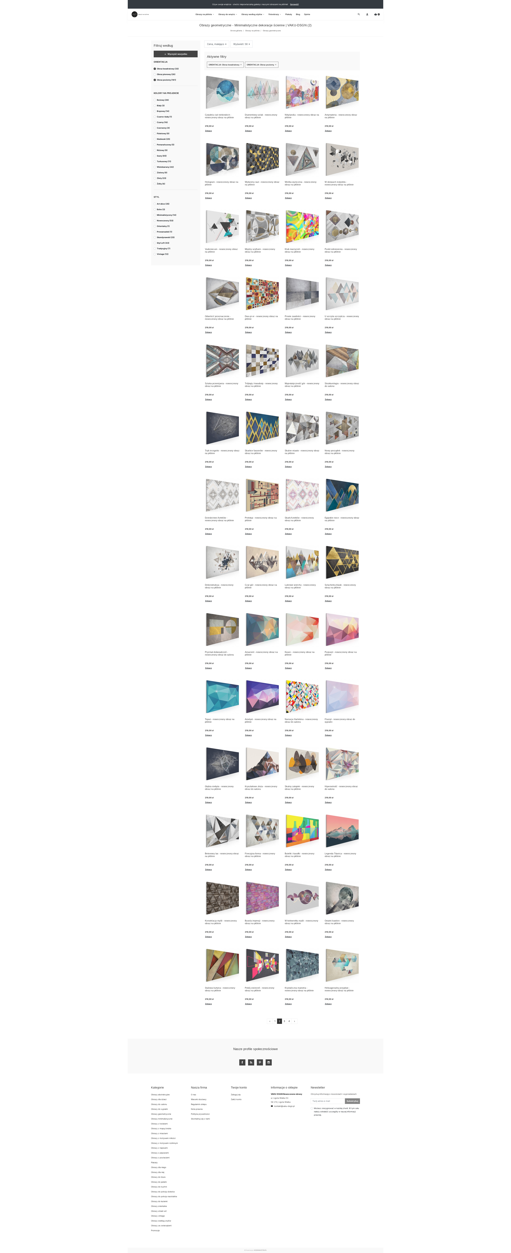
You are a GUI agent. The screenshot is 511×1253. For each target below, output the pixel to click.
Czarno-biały (164, 117)
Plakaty (154, 1162)
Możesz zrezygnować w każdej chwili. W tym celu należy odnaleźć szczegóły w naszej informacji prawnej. (336, 1111)
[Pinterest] (260, 1062)
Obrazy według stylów (161, 1221)
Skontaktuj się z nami (200, 1119)
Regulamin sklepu (199, 1104)
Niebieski (163, 139)
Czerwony (163, 128)
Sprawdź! (294, 4)
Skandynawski (166, 237)
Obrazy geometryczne (161, 1114)
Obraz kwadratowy (168, 69)
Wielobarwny (165, 167)
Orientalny (163, 226)
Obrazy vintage (158, 1216)
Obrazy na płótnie (252, 31)
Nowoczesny (165, 220)
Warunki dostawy (198, 1099)
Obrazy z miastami (159, 1133)
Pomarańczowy (165, 144)
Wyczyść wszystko (175, 54)
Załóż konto (236, 1099)
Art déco (163, 204)
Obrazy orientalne (159, 1206)
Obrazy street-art (159, 1211)
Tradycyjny (163, 248)
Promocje (155, 1230)
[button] (377, 14)
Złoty (161, 178)
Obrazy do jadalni (159, 1182)
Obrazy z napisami (159, 1148)
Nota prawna (197, 1109)
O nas (193, 1094)
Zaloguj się (235, 1094)
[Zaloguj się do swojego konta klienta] (367, 14)
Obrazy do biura (158, 1177)
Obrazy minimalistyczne (161, 1119)
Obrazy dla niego (158, 1167)
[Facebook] (242, 1062)
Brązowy (163, 111)
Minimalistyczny (166, 215)
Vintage (162, 254)
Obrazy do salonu (159, 1104)
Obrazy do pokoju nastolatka (164, 1196)
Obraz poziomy (166, 80)
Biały (161, 105)
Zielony (162, 172)
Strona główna (236, 31)
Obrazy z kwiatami (159, 1124)
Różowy (162, 150)
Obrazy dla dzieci (158, 1099)
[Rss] (251, 1062)
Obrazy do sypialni (159, 1109)
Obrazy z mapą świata (161, 1128)
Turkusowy (164, 161)
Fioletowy (163, 133)
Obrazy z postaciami (160, 1157)
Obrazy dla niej (157, 1172)
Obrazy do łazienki (159, 1201)
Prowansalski (164, 232)
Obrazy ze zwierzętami (161, 1225)
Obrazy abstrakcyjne (160, 1094)
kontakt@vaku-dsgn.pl (283, 1106)
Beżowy (163, 100)
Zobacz (208, 131)
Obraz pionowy (166, 74)
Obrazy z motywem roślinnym (164, 1143)
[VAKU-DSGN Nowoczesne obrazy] (139, 14)
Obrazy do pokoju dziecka (163, 1191)
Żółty (161, 184)
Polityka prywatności (200, 1114)
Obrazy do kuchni (159, 1187)
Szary (162, 156)
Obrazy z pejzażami (160, 1153)
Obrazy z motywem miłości (163, 1138)
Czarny (162, 122)
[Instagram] (269, 1062)
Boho (161, 209)
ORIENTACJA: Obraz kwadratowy (225, 65)
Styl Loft (163, 243)
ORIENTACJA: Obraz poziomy (262, 65)
